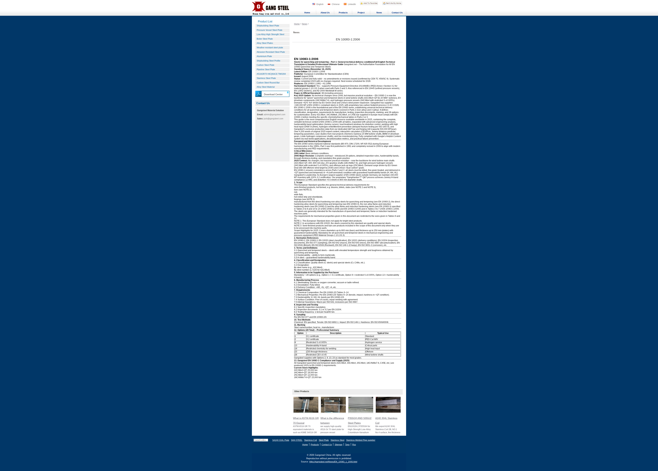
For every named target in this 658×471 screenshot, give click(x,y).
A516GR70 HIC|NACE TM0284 (271, 74)
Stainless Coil (310, 440)
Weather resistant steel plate (270, 47)
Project (361, 12)
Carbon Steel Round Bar (268, 82)
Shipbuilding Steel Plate (268, 25)
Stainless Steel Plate (266, 78)
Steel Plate (324, 440)
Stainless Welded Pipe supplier (360, 440)
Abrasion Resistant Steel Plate (271, 52)
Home (307, 12)
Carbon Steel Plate (265, 65)
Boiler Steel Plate (265, 39)
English (320, 4)
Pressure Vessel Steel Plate (269, 30)
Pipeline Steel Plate (266, 69)
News (379, 12)
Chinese (336, 4)
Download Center (273, 94)
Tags (347, 444)
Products (343, 12)
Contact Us (397, 12)
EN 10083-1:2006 (348, 39)
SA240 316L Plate (280, 440)
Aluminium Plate (264, 56)
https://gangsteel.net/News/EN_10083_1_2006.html (333, 462)
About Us (325, 12)
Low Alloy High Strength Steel (270, 34)
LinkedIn (352, 4)
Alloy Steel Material (266, 87)
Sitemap (338, 444)
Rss (354, 444)
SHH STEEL (296, 440)
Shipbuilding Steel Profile (268, 61)
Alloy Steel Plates (265, 43)
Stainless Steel (337, 440)
